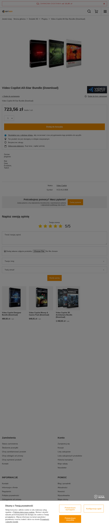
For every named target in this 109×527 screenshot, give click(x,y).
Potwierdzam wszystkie (70, 519)
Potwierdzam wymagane (70, 509)
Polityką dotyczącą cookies (24, 512)
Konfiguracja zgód (93, 509)
